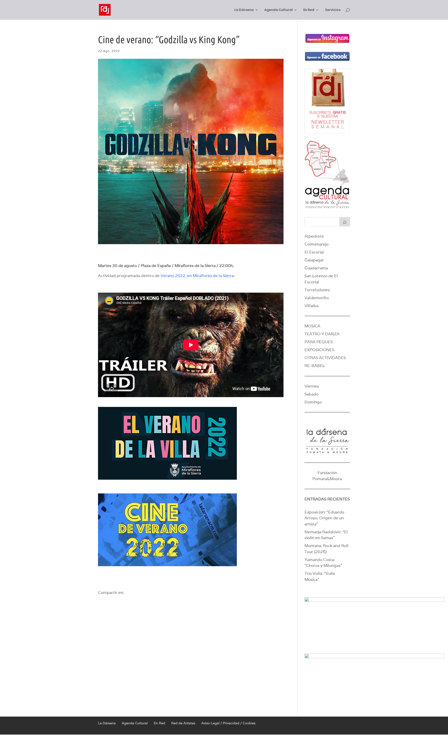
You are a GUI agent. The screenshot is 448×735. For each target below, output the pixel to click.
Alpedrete (314, 236)
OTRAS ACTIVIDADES (325, 357)
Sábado (311, 394)
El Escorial (314, 252)
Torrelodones (317, 289)
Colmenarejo (316, 244)
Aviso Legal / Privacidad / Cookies (228, 723)
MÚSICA (312, 326)
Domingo (313, 402)
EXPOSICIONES (319, 349)
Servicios (333, 10)
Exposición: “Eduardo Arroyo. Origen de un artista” (324, 518)
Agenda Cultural (278, 10)
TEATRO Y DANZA (322, 333)
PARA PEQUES (318, 341)
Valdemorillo (316, 297)
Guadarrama (316, 267)
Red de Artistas (183, 723)
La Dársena (244, 10)
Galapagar (314, 260)
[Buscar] (344, 221)
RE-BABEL (314, 365)
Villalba (311, 305)
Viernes (311, 386)
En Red (308, 10)
